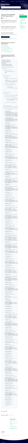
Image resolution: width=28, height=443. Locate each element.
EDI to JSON (11, 425)
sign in (3, 435)
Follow (16, 18)
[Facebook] (4, 411)
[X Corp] (5, 411)
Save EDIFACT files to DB (6, 49)
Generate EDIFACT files (6, 46)
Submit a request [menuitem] (21, 1)
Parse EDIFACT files (5, 45)
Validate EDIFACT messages (6, 47)
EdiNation (4, 23)
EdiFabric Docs (12, 1)
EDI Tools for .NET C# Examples (22, 21)
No (12, 415)
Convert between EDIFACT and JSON (7, 50)
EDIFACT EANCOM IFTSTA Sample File (22, 18)
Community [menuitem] (16, 1)
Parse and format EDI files (13, 426)
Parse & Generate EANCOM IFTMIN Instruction (13, 428)
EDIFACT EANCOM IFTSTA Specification (22, 16)
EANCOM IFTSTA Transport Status (13, 421)
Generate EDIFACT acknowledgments (8, 48)
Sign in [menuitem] (25, 1)
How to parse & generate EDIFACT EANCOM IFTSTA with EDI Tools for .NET (23, 26)
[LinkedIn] (6, 411)
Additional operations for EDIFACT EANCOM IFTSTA (23, 23)
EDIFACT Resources (13, 10)
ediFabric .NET (8, 10)
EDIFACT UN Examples (19, 10)
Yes (9, 415)
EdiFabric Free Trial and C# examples (13, 423)
